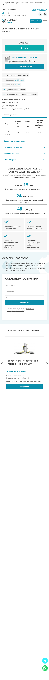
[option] (24, 363)
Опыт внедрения (10, 160)
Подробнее (24, 386)
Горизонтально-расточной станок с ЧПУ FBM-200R (22, 362)
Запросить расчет (24, 66)
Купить (24, 48)
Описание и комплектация (14, 141)
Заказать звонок (39, 9)
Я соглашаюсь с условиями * (19, 310)
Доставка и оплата (11, 153)
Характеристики (10, 115)
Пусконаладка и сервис (13, 147)
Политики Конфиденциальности (20, 310)
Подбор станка (36, 21)
